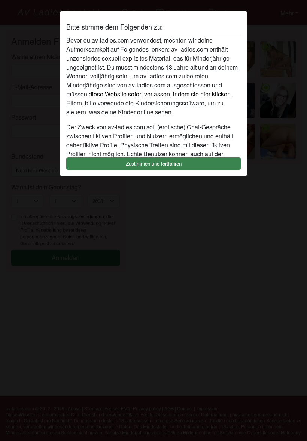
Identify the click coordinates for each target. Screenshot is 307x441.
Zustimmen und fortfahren (154, 163)
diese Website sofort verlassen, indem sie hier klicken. (160, 94)
